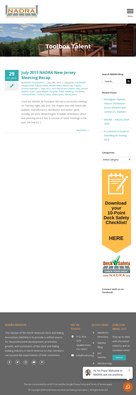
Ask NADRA (80, 82)
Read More (82, 130)
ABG (78, 88)
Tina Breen (79, 91)
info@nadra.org (82, 355)
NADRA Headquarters (34, 82)
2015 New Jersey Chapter (63, 88)
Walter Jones (58, 94)
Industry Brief (27, 85)
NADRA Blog (102, 345)
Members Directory (103, 335)
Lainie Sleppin (42, 91)
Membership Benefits (104, 365)
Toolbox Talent (44, 94)
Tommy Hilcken (28, 94)
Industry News (41, 85)
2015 (48, 88)
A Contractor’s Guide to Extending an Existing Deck (116, 135)
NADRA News (55, 85)
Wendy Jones (71, 94)
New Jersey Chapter (72, 85)
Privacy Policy (79, 384)
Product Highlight (29, 88)
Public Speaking (66, 91)
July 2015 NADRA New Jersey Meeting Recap (48, 75)
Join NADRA (102, 355)
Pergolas (54, 91)
